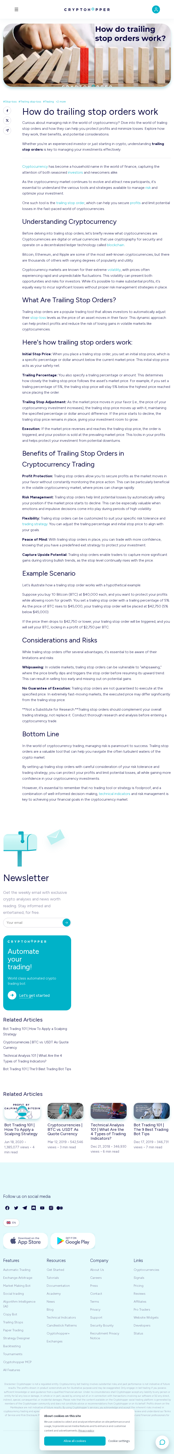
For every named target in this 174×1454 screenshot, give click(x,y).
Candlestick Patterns (62, 1325)
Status (138, 1333)
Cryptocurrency (35, 166)
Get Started (55, 1270)
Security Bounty (102, 1325)
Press (94, 1286)
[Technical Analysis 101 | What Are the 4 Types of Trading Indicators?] (109, 1111)
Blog (50, 1310)
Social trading (13, 1294)
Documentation (58, 1286)
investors (75, 172)
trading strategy (35, 524)
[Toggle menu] (16, 9)
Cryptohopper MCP (17, 1362)
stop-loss (38, 317)
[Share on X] (7, 121)
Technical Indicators (61, 1317)
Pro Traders (142, 1310)
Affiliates (140, 1302)
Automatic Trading (16, 1270)
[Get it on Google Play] (73, 1241)
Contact (96, 1294)
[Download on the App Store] (25, 1241)
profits (135, 203)
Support (96, 1317)
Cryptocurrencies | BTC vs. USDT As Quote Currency (35, 1045)
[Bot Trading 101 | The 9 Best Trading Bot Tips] (152, 1111)
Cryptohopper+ (58, 1333)
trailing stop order (70, 203)
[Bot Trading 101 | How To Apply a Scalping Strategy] (22, 1111)
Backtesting (12, 1346)
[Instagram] (51, 1208)
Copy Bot (10, 1314)
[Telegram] (25, 1208)
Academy (54, 1294)
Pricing (138, 1286)
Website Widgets (146, 1317)
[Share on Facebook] (7, 111)
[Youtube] (42, 1208)
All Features (11, 1370)
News (51, 1302)
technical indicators (114, 794)
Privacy (95, 1310)
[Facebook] (7, 1208)
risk (148, 187)
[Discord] (33, 1208)
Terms (94, 1302)
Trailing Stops (13, 1322)
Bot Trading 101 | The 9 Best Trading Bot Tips (37, 1069)
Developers (142, 1325)
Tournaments (12, 1354)
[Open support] (162, 1442)
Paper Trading (13, 1330)
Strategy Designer (16, 1338)
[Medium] (60, 1208)
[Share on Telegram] (7, 131)
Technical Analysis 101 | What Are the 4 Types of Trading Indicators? (32, 1058)
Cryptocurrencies (146, 1270)
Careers (96, 1278)
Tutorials (53, 1278)
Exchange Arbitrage (17, 1278)
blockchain (115, 245)
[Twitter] (16, 1208)
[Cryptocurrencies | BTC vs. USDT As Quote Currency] (66, 1111)
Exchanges (55, 1341)
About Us (97, 1270)
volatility (114, 269)
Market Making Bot (17, 1286)
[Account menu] (156, 9)
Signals (139, 1278)
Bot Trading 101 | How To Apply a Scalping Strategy (35, 1031)
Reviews (139, 1294)
